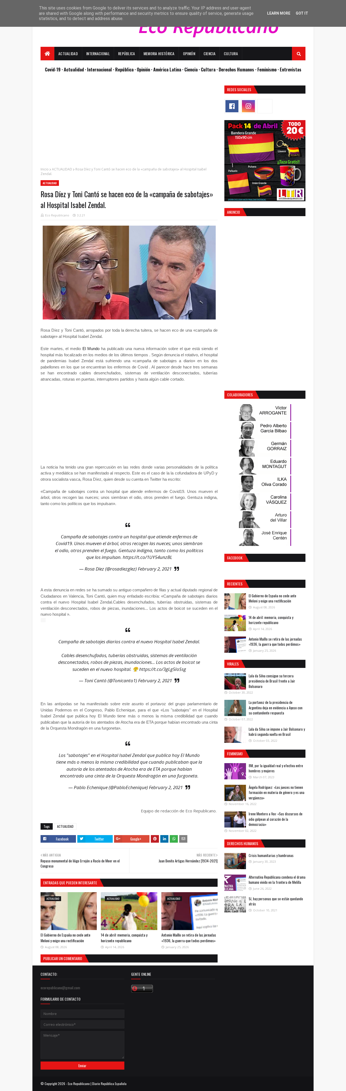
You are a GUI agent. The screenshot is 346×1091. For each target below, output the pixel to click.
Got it (302, 13)
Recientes (234, 583)
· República (124, 69)
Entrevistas (290, 69)
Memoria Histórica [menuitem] (159, 53)
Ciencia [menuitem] (209, 53)
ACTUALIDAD (62, 169)
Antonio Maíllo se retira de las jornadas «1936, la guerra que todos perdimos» (188, 937)
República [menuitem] (126, 53)
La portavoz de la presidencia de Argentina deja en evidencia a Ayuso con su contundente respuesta (275, 708)
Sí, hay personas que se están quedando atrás (276, 901)
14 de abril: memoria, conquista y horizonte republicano (124, 937)
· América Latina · (167, 69)
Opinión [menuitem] (189, 53)
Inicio (45, 169)
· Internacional (99, 69)
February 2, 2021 (155, 569)
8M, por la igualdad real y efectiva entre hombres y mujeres (276, 768)
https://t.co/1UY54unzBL (147, 557)
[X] (264, 106)
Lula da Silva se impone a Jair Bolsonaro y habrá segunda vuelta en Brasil (277, 731)
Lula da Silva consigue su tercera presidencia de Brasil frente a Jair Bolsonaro (272, 681)
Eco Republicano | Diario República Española (97, 1083)
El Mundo (90, 348)
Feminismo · (268, 69)
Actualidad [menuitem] (68, 53)
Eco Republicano (57, 215)
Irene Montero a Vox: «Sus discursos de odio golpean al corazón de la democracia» (275, 819)
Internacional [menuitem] (98, 53)
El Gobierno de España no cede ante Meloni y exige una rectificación (65, 937)
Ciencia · (192, 69)
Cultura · (210, 69)
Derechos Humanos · (238, 69)
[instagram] (248, 106)
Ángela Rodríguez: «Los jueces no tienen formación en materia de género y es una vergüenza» (276, 792)
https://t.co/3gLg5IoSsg (162, 669)
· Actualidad (73, 69)
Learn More (278, 13)
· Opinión (143, 69)
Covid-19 (53, 69)
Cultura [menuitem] (231, 53)
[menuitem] (47, 53)
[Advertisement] (129, 123)
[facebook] (231, 106)
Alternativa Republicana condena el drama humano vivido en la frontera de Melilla (277, 879)
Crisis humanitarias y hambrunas (271, 855)
